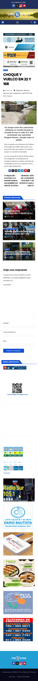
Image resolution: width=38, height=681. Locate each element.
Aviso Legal (12, 676)
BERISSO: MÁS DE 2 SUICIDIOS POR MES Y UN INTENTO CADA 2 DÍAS (26, 181)
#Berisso (27, 90)
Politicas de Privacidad (23, 676)
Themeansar (32, 672)
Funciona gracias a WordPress (10, 672)
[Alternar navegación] (17, 22)
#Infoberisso (17, 93)
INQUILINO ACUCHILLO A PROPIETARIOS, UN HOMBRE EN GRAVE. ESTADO (11, 181)
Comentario (7, 285)
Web (4, 341)
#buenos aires (8, 93)
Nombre (6, 323)
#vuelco (9, 96)
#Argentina (19, 90)
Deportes (12, 228)
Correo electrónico (9, 332)
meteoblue (6, 473)
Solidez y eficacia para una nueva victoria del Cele (19, 232)
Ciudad (5, 70)
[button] (31, 22)
